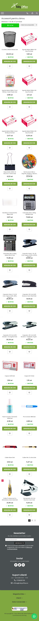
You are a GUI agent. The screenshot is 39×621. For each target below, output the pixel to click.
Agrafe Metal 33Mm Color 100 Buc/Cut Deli (10, 132)
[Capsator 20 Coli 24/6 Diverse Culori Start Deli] (29, 284)
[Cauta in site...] (37, 13)
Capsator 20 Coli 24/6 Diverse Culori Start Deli (29, 295)
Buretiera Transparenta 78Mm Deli (10, 213)
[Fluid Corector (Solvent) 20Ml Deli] (10, 406)
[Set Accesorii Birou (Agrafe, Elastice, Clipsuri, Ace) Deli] (29, 161)
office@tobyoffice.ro (20, 583)
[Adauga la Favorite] (9, 66)
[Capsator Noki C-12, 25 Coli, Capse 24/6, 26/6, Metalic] (10, 284)
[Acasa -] (19, 5)
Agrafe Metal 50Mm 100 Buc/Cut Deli (29, 132)
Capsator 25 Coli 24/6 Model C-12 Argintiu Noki (9, 336)
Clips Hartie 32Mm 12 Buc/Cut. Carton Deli (10, 172)
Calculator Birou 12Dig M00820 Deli (29, 213)
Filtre (11, 25)
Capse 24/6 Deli (10, 376)
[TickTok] (19, 565)
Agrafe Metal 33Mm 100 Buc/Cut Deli (29, 91)
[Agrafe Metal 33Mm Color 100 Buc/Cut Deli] (10, 120)
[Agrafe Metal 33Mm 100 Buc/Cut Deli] (29, 80)
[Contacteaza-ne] (27, 13)
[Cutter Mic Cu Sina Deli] (29, 447)
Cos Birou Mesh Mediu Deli (10, 49)
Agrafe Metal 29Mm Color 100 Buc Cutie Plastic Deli (10, 91)
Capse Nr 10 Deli (29, 376)
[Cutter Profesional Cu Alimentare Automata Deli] (10, 488)
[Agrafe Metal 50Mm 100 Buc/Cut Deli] (29, 120)
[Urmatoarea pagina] (35, 520)
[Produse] (2, 13)
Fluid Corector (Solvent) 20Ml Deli (9, 417)
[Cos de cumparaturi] (32, 13)
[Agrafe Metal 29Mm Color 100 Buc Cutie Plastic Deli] (10, 80)
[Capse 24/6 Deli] (10, 365)
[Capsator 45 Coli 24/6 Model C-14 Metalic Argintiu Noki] (29, 324)
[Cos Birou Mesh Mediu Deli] (10, 39)
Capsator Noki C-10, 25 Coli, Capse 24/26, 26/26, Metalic (29, 255)
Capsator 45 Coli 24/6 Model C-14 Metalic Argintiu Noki (29, 336)
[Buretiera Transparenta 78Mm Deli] (10, 202)
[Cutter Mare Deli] (10, 447)
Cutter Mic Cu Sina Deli (29, 457)
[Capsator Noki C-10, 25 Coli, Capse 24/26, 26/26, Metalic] (29, 243)
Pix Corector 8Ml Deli (29, 417)
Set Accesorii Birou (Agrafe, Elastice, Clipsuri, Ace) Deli (29, 173)
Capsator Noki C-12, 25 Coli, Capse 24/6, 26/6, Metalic (10, 296)
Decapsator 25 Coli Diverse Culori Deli (29, 499)
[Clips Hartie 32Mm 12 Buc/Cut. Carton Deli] (10, 161)
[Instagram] (23, 565)
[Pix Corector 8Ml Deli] (29, 406)
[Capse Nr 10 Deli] (29, 365)
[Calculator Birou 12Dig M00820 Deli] (29, 202)
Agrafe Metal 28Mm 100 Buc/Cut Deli (29, 50)
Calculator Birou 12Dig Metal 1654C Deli (9, 254)
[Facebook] (16, 565)
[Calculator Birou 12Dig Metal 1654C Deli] (10, 243)
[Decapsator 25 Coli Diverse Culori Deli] (29, 488)
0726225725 (20, 580)
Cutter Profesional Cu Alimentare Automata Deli (10, 499)
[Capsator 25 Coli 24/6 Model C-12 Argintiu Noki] (10, 324)
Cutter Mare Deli (10, 457)
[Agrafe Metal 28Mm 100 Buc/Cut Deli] (29, 39)
